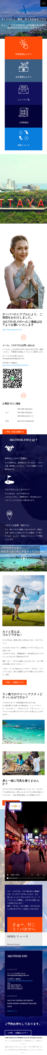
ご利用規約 (24, 122)
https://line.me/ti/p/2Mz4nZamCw (15, 365)
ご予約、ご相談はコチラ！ (18, 1033)
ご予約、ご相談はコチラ (14, 682)
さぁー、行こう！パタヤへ (23, 926)
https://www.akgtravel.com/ (12, 330)
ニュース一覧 (24, 99)
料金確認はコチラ (24, 54)
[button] (43, 3)
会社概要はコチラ (24, 77)
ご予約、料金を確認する (14, 432)
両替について (24, 145)
